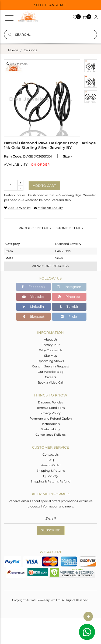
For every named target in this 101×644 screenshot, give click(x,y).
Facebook (36, 287)
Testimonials (50, 424)
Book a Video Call (51, 382)
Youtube (37, 297)
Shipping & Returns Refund (50, 481)
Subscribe (50, 530)
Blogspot (36, 316)
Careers (50, 377)
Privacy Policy (50, 413)
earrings (30, 50)
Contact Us (50, 454)
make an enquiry (50, 208)
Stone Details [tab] (70, 228)
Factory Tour (51, 345)
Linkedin (36, 307)
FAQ (50, 460)
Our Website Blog (51, 372)
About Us (50, 339)
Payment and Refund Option (51, 418)
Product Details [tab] (35, 228)
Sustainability (50, 429)
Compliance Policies (50, 435)
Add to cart (44, 186)
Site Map (50, 355)
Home (13, 50)
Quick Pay (50, 476)
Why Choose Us (50, 350)
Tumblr (72, 307)
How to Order (51, 465)
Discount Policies (50, 402)
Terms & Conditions (51, 408)
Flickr (72, 316)
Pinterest (72, 297)
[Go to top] (88, 616)
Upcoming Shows (50, 361)
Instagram (72, 287)
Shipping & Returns (51, 471)
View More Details (49, 266)
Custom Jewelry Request (50, 366)
